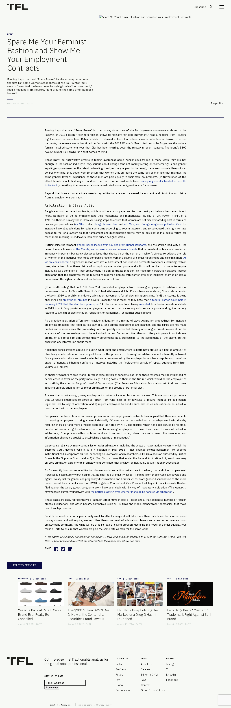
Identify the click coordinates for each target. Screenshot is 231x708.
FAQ (143, 680)
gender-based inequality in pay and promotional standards (112, 245)
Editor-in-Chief (149, 674)
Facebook (172, 680)
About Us (146, 664)
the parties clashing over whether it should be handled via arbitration (131, 492)
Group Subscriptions (153, 690)
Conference (123, 690)
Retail (11, 34)
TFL (32, 103)
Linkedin (171, 674)
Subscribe (200, 7)
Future (119, 674)
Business (23, 578)
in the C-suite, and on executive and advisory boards (105, 249)
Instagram (172, 664)
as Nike (79, 224)
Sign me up (52, 687)
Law (69, 578)
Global (119, 685)
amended (144, 304)
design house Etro (106, 224)
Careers (145, 669)
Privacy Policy (104, 705)
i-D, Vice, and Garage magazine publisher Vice (152, 224)
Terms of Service (86, 705)
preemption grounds (75, 300)
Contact (145, 685)
